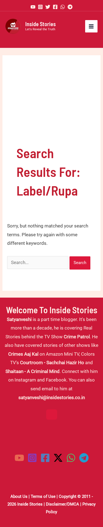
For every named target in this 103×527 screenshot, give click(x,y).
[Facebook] (55, 6)
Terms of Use (43, 496)
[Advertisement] (51, 106)
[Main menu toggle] (91, 26)
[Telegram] (70, 6)
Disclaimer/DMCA (62, 504)
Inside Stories (40, 24)
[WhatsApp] (62, 6)
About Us (18, 496)
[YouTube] (32, 6)
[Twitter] (47, 6)
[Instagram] (40, 6)
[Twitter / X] (58, 458)
